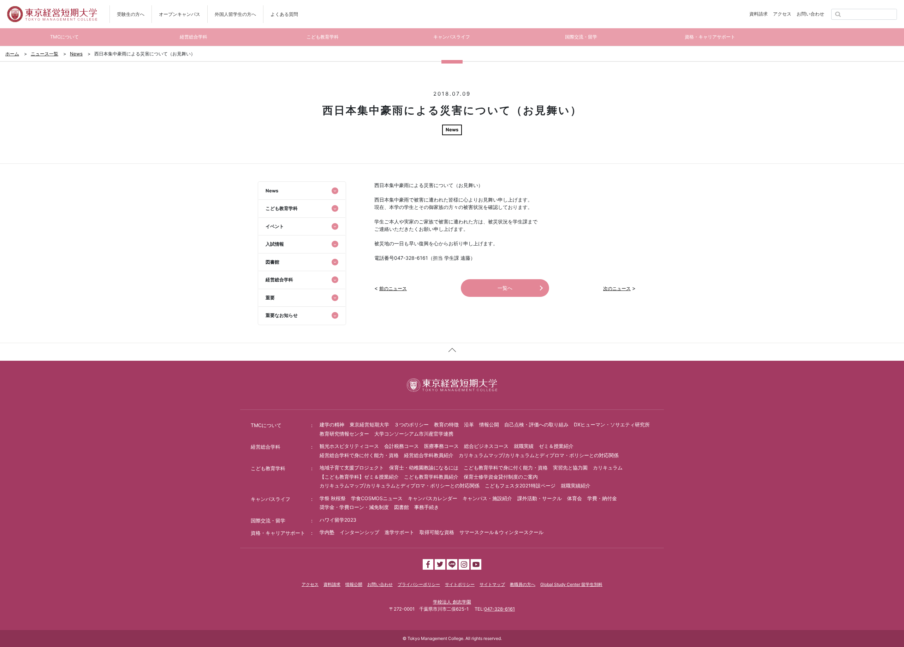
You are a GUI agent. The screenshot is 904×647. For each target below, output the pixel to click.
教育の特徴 (446, 424)
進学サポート (399, 532)
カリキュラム (608, 468)
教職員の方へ (522, 584)
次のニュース (617, 288)
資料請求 (758, 14)
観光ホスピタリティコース (349, 446)
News (76, 53)
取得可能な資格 (437, 532)
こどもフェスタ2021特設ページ (520, 486)
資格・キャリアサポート (278, 533)
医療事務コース (441, 446)
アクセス (782, 14)
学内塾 (327, 532)
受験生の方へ (130, 14)
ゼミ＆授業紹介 (556, 446)
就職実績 (524, 446)
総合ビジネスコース (486, 446)
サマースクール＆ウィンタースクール (501, 532)
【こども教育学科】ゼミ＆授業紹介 (359, 477)
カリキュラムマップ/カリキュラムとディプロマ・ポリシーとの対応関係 (539, 455)
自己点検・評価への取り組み (536, 424)
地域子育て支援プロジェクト (352, 468)
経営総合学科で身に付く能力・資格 (359, 455)
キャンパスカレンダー (432, 498)
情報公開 (489, 424)
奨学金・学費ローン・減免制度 (354, 507)
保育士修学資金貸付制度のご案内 (501, 477)
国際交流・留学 (268, 520)
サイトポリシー (460, 584)
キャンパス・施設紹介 (487, 498)
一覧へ (505, 288)
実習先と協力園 (570, 468)
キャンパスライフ (270, 499)
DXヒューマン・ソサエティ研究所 (612, 424)
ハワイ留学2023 (338, 520)
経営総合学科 (265, 447)
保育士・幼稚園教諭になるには (423, 468)
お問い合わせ (810, 14)
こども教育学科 (268, 468)
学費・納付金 (602, 498)
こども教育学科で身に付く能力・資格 (506, 468)
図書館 (401, 507)
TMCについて (266, 425)
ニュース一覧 (44, 53)
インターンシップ (359, 532)
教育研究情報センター (344, 434)
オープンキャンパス (179, 14)
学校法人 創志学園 (452, 602)
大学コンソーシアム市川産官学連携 (413, 434)
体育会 (574, 498)
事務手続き (426, 507)
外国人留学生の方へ (235, 14)
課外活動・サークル (539, 498)
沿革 (469, 424)
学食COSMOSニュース (377, 498)
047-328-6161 (499, 609)
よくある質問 (284, 14)
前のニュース (393, 288)
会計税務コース (401, 446)
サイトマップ (492, 584)
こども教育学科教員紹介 (431, 477)
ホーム (12, 53)
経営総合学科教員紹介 (428, 455)
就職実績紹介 (575, 486)
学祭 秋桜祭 (333, 498)
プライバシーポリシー (419, 584)
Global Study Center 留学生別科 (571, 584)
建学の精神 (332, 424)
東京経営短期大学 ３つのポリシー (389, 424)
